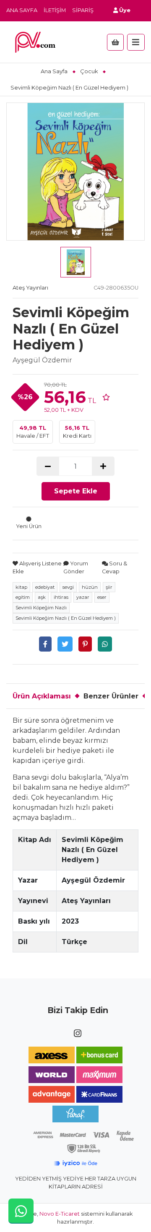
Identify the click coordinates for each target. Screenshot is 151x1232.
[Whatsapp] (105, 644)
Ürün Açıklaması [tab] (42, 696)
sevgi (68, 587)
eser (102, 597)
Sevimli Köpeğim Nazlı (41, 608)
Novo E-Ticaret (59, 1214)
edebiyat (45, 587)
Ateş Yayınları (30, 288)
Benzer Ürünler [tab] (110, 696)
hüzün (90, 587)
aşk (42, 597)
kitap (21, 587)
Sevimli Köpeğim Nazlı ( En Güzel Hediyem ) (66, 618)
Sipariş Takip (91, 10)
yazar (82, 597)
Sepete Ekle (75, 491)
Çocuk (89, 71)
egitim (23, 597)
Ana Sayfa (21, 10)
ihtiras (61, 597)
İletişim (55, 10)
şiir (109, 587)
